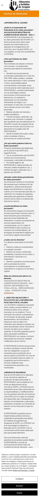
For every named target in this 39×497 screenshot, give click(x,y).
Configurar (19, 479)
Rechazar (19, 486)
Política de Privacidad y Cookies (23, 470)
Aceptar (19, 493)
